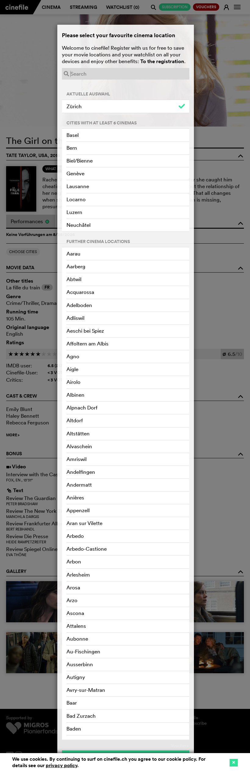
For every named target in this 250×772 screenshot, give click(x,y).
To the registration (162, 61)
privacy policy (61, 765)
